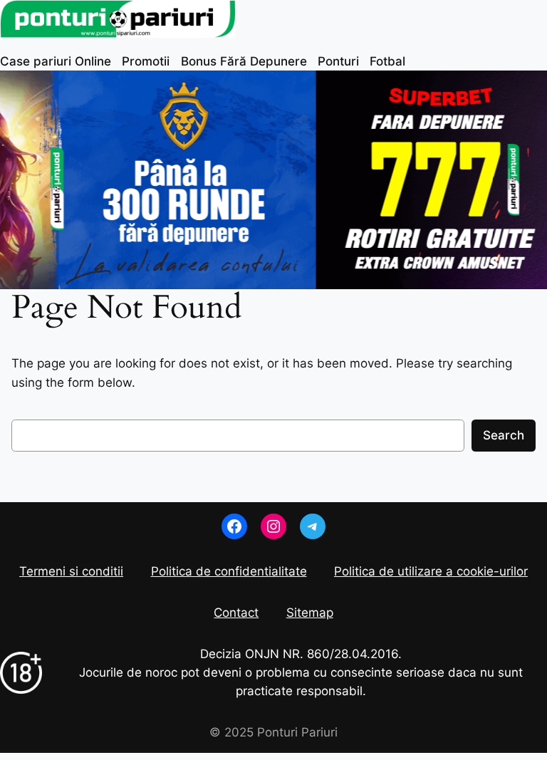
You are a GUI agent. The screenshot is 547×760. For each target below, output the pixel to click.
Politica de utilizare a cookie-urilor (431, 571)
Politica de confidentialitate (229, 571)
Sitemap (309, 612)
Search (503, 435)
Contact (236, 612)
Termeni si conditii (71, 571)
